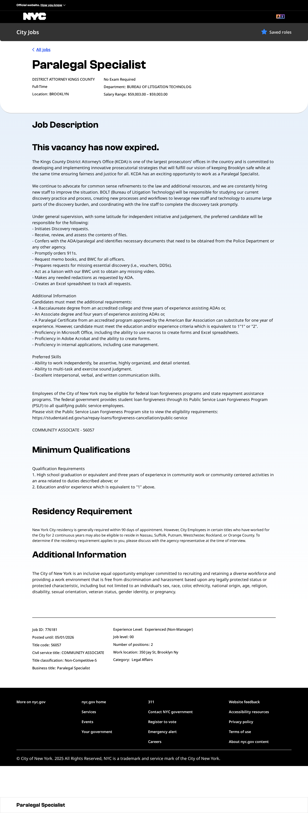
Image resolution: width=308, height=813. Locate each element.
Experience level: (128, 629)
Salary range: (115, 94)
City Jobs (27, 32)
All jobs (43, 49)
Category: (121, 659)
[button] (264, 31)
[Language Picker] (280, 17)
